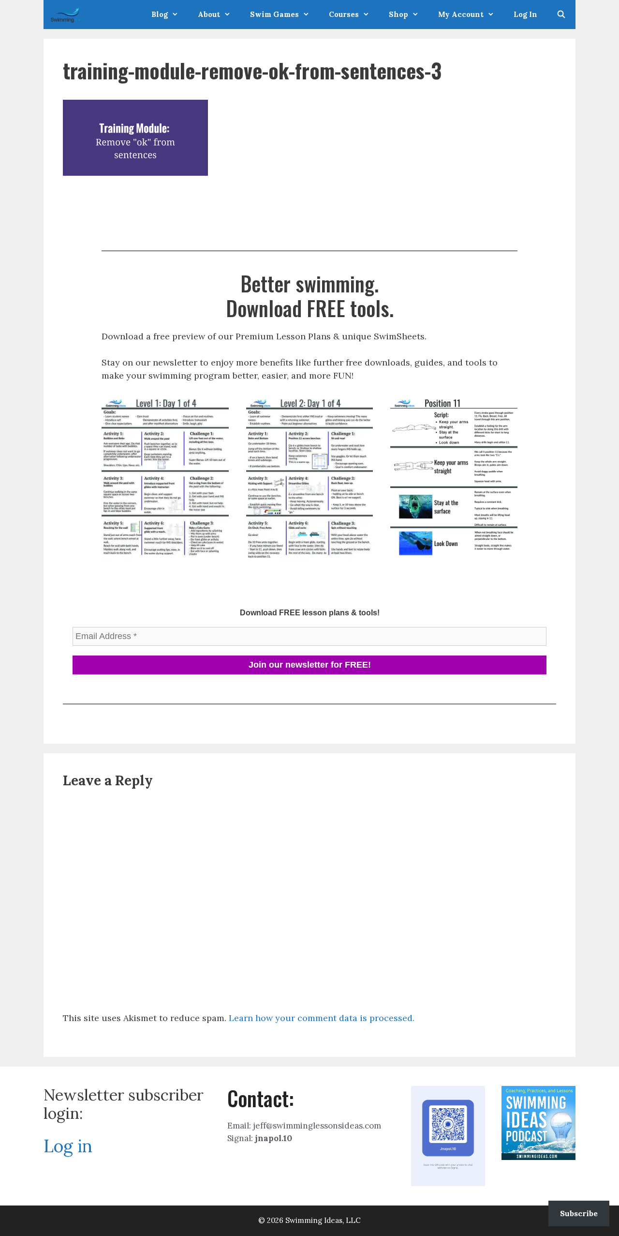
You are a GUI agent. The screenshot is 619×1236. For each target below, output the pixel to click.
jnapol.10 (273, 1138)
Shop (398, 14)
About (209, 14)
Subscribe (579, 1213)
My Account (461, 14)
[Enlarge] (216, 407)
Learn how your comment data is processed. (321, 1017)
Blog (159, 14)
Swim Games (274, 14)
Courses (344, 14)
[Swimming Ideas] (71, 14)
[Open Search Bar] (561, 14)
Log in (68, 1146)
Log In (525, 14)
